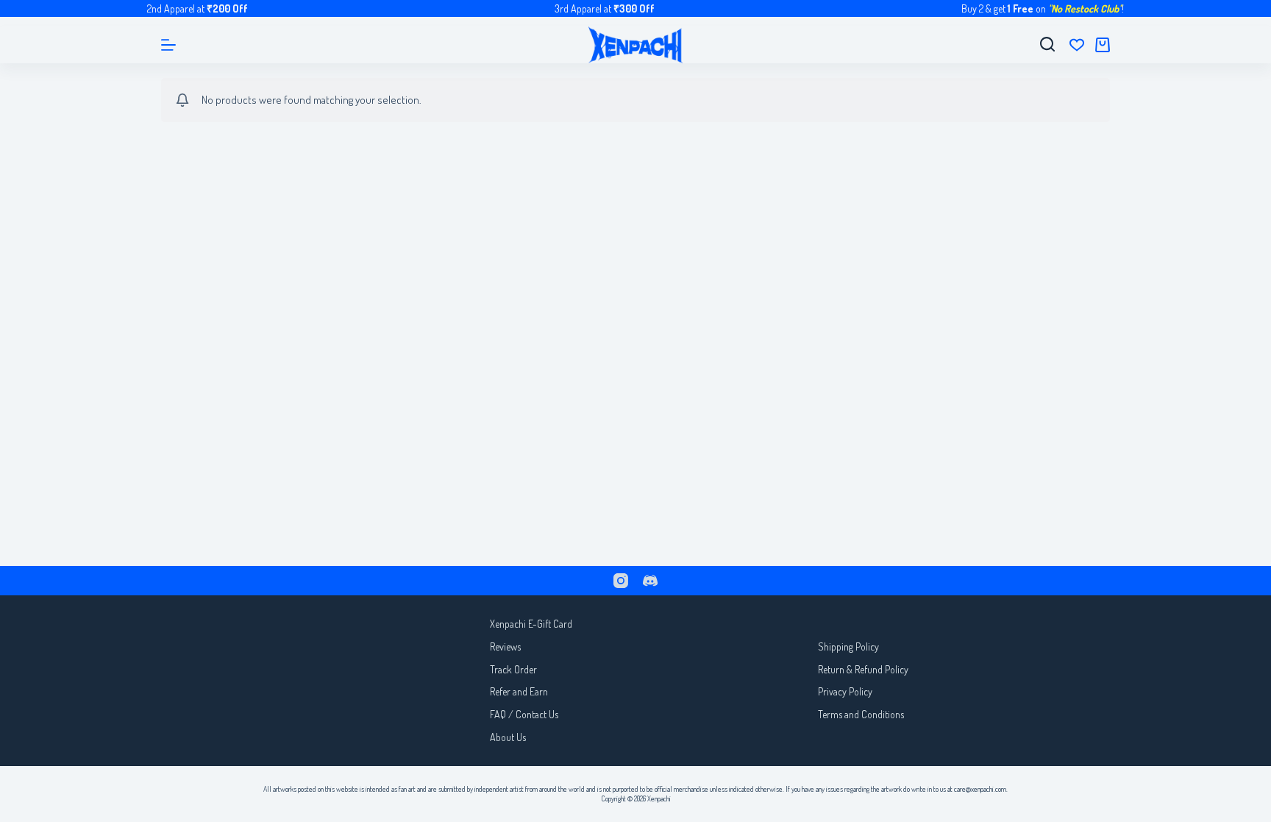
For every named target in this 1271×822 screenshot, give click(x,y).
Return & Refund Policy (863, 669)
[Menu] (168, 45)
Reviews (505, 646)
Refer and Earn (519, 691)
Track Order (513, 669)
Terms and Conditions (861, 714)
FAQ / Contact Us (524, 714)
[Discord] (650, 580)
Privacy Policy (845, 691)
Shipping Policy (848, 646)
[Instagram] (620, 580)
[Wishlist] (1076, 45)
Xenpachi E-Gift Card (531, 623)
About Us (508, 737)
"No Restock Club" (1085, 8)
